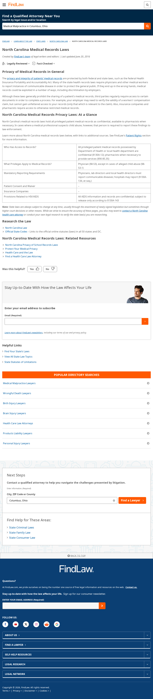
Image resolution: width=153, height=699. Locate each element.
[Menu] (4, 5)
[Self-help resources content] (147, 654)
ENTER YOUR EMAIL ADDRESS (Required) (23, 599)
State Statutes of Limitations (20, 362)
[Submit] (145, 321)
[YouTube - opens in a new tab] (16, 624)
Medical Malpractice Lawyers (19, 383)
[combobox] (62, 500)
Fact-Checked (44, 63)
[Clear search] (114, 500)
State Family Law (19, 532)
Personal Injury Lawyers (16, 443)
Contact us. (131, 587)
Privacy (16, 690)
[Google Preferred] (57, 624)
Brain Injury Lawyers (14, 413)
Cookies (43, 690)
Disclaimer (30, 690)
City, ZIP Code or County (21, 494)
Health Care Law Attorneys (18, 423)
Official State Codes (16, 231)
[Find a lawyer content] (147, 645)
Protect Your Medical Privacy (21, 248)
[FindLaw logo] (17, 4)
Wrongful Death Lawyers (17, 393)
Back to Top (78, 555)
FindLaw (6, 41)
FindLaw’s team (22, 56)
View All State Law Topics (18, 356)
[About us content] (147, 635)
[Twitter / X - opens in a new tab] (26, 624)
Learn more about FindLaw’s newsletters (24, 332)
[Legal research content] (147, 664)
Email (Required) (13, 315)
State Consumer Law (22, 537)
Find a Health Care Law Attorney (23, 256)
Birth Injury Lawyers (14, 403)
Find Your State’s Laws (16, 351)
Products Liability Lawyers (17, 433)
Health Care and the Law (19, 252)
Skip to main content (76, 3)
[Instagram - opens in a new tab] (36, 624)
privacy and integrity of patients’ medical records (34, 78)
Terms (5, 690)
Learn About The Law (23, 41)
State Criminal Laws (21, 527)
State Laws (40, 41)
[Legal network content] (147, 674)
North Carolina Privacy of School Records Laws (31, 245)
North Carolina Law (59, 41)
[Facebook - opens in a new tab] (5, 624)
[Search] (147, 4)
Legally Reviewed (17, 63)
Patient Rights (134, 135)
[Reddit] (46, 624)
